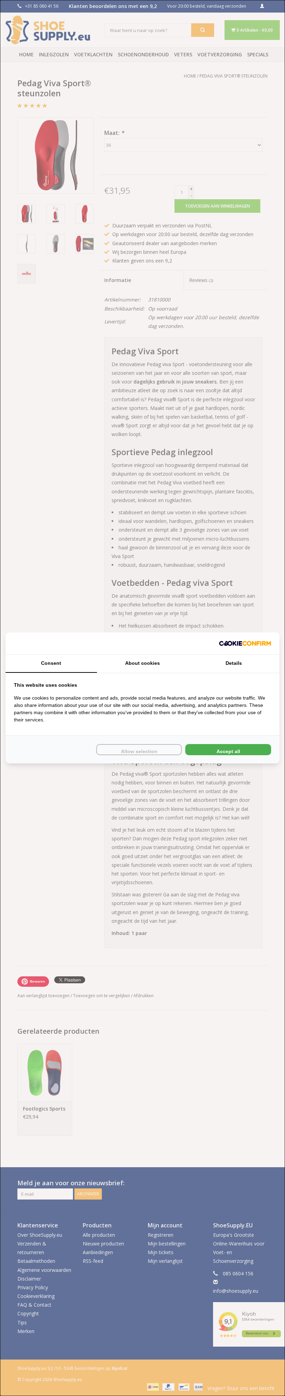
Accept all (228, 751)
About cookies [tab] (142, 663)
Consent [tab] (51, 663)
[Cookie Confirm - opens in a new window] (245, 643)
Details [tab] (234, 663)
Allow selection (139, 751)
